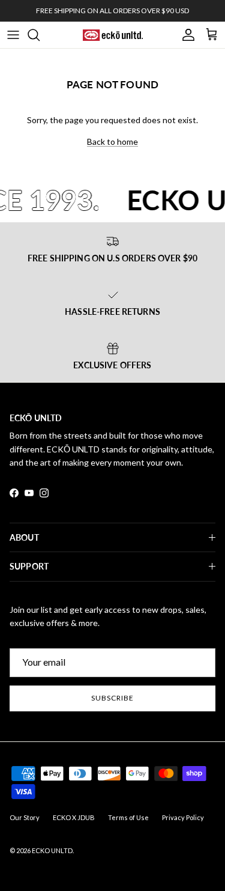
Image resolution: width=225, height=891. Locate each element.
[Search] (39, 35)
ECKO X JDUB (74, 817)
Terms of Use (128, 817)
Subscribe (112, 697)
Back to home (112, 141)
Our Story (25, 817)
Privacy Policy (183, 817)
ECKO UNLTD (52, 850)
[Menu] (13, 35)
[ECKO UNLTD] (113, 35)
